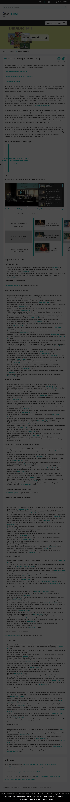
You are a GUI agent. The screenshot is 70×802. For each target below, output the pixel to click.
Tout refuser (22, 799)
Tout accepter (35, 799)
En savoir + (60, 796)
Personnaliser (48, 799)
